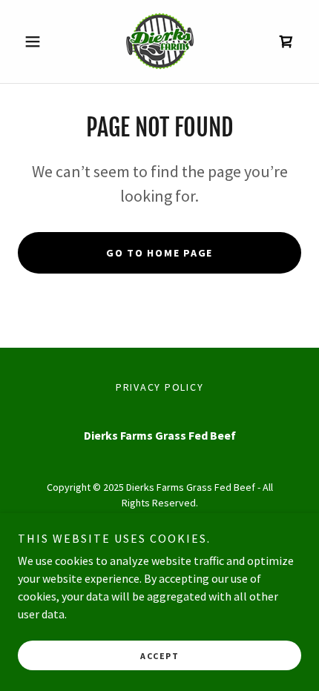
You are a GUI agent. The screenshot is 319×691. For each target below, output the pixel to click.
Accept (159, 655)
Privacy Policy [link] (160, 387)
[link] (159, 41)
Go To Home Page (159, 252)
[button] (39, 41)
